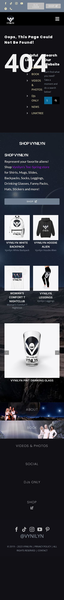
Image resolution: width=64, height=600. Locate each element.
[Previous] (6, 327)
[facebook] (5, 3)
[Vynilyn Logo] (10, 13)
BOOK (35, 74)
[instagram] (16, 3)
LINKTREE (37, 113)
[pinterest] (47, 478)
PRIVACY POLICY (42, 495)
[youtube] (22, 3)
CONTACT (42, 499)
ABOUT (36, 67)
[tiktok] (11, 3)
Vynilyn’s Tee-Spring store (30, 167)
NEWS (35, 107)
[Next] (57, 327)
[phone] (11, 9)
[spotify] (5, 9)
